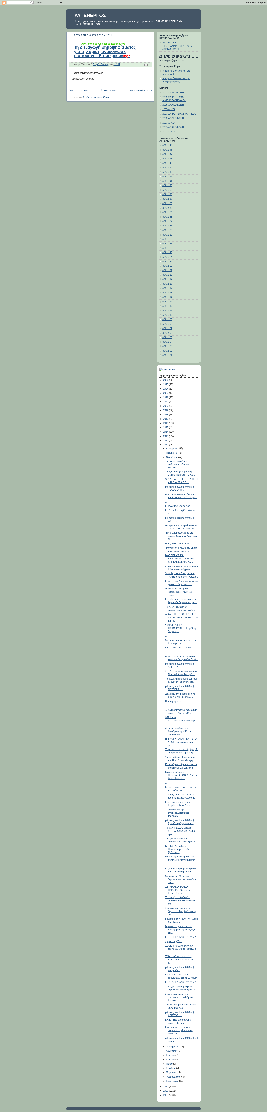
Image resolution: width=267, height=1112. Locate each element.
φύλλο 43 (167, 172)
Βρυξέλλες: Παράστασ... (178, 543)
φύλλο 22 (167, 266)
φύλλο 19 (167, 279)
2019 (166, 410)
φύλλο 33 (167, 217)
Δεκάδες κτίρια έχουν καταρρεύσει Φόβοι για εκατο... (178, 591)
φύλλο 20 (167, 275)
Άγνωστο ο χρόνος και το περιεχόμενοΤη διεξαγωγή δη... (180, 929)
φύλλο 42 (167, 176)
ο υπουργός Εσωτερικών (102, 55)
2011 (166, 444)
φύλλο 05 (167, 337)
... (166, 502)
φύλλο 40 (167, 185)
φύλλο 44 (167, 167)
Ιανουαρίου (172, 1081)
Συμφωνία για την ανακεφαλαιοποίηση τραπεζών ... (177, 812)
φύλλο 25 (167, 252)
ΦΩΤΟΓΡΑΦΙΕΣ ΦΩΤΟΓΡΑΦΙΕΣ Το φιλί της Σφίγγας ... (181, 628)
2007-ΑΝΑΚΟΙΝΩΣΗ (173, 92)
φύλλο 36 (167, 203)
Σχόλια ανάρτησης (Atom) (96, 97)
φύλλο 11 (167, 310)
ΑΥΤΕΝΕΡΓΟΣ (90, 15)
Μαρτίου (170, 1072)
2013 (166, 436)
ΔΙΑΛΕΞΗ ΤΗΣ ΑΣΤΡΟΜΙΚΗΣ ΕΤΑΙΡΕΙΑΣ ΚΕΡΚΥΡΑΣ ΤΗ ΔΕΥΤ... (181, 617)
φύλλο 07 (167, 328)
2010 (166, 1086)
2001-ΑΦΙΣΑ (168, 131)
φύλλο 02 (167, 351)
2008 (166, 1095)
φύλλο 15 (167, 292)
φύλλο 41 (167, 181)
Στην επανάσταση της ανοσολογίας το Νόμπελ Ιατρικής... (179, 997)
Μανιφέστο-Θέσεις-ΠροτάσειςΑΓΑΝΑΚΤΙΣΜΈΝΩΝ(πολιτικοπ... (181, 775)
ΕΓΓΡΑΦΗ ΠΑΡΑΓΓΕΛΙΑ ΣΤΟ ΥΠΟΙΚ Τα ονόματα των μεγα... (181, 742)
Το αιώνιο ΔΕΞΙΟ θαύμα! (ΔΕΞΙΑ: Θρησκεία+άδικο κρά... (180, 831)
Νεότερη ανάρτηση (78, 90)
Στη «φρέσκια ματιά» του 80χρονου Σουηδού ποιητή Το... (180, 911)
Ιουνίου (170, 1059)
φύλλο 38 (167, 194)
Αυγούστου (172, 1051)
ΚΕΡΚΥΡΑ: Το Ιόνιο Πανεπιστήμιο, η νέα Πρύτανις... (177, 849)
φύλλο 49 (167, 145)
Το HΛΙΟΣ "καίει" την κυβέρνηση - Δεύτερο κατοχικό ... (177, 464)
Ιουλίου (170, 1055)
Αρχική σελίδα (108, 90)
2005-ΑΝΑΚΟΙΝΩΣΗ (173, 105)
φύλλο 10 (167, 315)
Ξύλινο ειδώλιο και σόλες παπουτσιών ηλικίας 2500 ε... (180, 959)
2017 (166, 419)
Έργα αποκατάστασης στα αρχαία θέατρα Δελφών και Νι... (181, 536)
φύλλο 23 (167, 261)
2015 (166, 427)
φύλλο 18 (167, 284)
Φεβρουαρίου (173, 1077)
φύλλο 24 (167, 257)
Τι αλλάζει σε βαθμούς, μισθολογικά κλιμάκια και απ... (180, 900)
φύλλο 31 (167, 225)
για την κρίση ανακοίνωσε (100, 51)
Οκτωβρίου (172, 457)
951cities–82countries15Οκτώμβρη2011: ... (181, 720)
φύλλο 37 (167, 199)
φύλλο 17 (167, 288)
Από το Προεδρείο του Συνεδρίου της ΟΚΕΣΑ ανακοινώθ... (178, 731)
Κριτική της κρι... (174, 701)
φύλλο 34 (167, 212)
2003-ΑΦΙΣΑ (168, 123)
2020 (166, 406)
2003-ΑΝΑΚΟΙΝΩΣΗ (173, 118)
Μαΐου (169, 1064)
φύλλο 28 (167, 239)
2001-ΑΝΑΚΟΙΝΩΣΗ (173, 127)
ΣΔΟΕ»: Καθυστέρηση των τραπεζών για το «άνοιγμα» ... (181, 949)
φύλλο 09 (167, 319)
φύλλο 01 (167, 355)
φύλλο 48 (167, 150)
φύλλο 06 (167, 333)
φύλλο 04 (167, 342)
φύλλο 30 (167, 230)
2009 (166, 1091)
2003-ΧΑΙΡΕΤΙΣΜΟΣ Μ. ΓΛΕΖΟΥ (180, 114)
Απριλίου (171, 1068)
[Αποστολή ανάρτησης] (146, 64)
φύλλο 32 (167, 221)
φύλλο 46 (167, 158)
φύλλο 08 (167, 324)
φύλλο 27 (167, 243)
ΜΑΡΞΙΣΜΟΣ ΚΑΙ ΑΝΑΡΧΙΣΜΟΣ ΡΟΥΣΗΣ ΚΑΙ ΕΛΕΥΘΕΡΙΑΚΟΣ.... (179, 558)
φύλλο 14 (167, 297)
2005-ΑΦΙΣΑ (168, 109)
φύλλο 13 (167, 301)
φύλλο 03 (167, 346)
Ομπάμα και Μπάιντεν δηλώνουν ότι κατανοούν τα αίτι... (181, 879)
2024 (166, 389)
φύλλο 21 (167, 270)
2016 (166, 423)
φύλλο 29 (167, 235)
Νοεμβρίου (172, 453)
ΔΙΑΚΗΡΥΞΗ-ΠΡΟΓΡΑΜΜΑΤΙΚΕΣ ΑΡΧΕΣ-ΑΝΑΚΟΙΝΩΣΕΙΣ (177, 45)
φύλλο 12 (167, 306)
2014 (166, 432)
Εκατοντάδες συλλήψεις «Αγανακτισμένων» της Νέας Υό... (179, 1030)
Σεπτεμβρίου (173, 1046)
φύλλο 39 (167, 190)
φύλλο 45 (167, 163)
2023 (166, 393)
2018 (166, 414)
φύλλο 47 (167, 154)
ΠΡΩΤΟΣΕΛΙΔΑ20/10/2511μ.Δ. (181, 647)
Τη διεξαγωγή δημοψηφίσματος (105, 47)
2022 (166, 397)
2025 (166, 384)
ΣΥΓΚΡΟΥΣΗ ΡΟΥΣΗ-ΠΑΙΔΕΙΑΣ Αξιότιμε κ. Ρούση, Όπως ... (178, 890)
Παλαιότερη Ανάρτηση (140, 90)
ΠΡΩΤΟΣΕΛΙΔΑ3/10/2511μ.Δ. (181, 937)
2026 (166, 380)
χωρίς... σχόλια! (173, 941)
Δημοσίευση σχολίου (83, 79)
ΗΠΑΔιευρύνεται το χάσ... (179, 506)
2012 (166, 440)
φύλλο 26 (167, 248)
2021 (166, 401)
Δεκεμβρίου (172, 448)
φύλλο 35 (167, 208)
